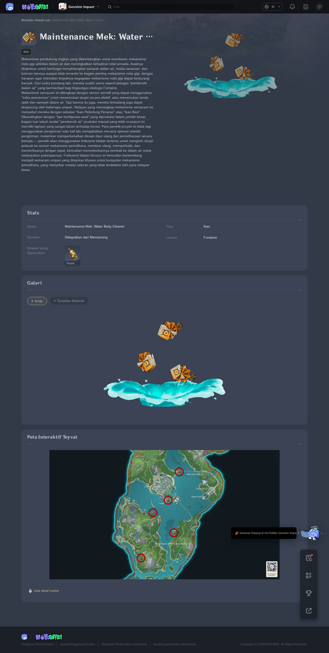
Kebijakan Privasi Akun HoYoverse (124, 644)
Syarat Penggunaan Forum (78, 644)
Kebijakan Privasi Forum (37, 644)
